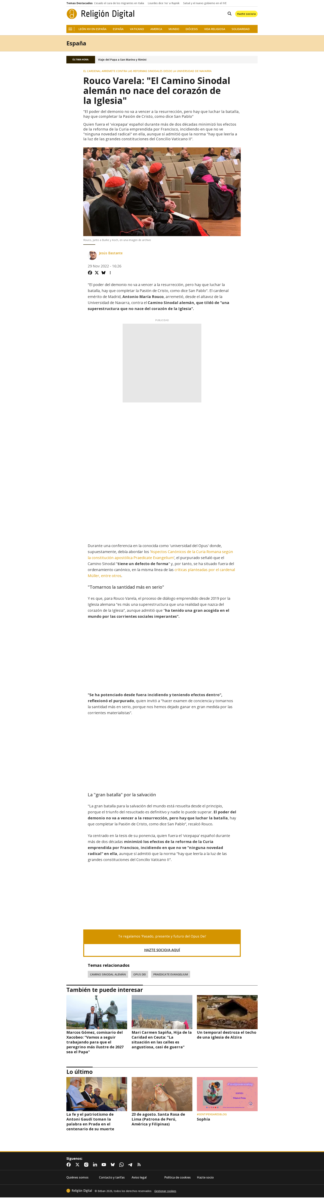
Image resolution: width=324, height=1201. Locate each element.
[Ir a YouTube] (105, 1164)
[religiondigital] (79, 1191)
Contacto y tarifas (112, 1177)
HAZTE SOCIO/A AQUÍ (162, 950)
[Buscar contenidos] (228, 14)
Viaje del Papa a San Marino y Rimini (122, 59)
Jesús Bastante (111, 253)
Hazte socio (205, 1177)
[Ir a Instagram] (87, 1164)
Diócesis (192, 29)
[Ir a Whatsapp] (122, 1164)
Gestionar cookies (165, 1191)
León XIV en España (92, 29)
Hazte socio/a (246, 14)
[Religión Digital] (100, 14)
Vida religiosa (214, 29)
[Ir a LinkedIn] (96, 1164)
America (156, 29)
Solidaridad (241, 29)
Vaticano (137, 29)
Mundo (174, 29)
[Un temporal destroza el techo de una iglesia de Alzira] (227, 1012)
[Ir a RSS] (140, 1164)
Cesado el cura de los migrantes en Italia (119, 3)
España (118, 29)
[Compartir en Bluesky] (103, 272)
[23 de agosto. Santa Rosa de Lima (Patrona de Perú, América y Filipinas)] (162, 1094)
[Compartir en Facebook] (90, 272)
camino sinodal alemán (108, 974)
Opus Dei (139, 974)
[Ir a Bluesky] (113, 1164)
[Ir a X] (78, 1164)
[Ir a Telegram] (131, 1164)
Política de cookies (177, 1177)
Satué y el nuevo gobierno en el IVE (204, 3)
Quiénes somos (77, 1177)
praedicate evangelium (170, 974)
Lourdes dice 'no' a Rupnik (163, 3)
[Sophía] (227, 1094)
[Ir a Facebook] (69, 1164)
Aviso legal (139, 1177)
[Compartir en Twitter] (96, 272)
